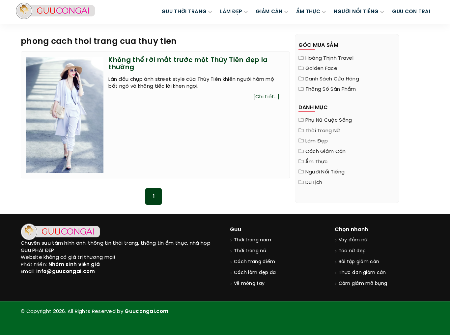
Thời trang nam (252, 240)
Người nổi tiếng (325, 172)
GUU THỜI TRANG (184, 12)
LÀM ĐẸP (231, 12)
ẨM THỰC (308, 12)
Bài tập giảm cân (359, 261)
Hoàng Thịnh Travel (329, 58)
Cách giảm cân (325, 151)
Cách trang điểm (254, 261)
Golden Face (321, 68)
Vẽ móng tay (249, 283)
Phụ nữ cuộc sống (328, 120)
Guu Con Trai (411, 12)
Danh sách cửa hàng (332, 79)
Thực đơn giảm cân (362, 272)
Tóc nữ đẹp (352, 251)
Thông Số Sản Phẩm (330, 89)
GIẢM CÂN (269, 12)
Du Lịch (314, 182)
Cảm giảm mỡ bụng (363, 283)
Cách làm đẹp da (255, 272)
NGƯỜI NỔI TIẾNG (356, 12)
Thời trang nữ (322, 131)
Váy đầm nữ (353, 240)
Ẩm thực (316, 162)
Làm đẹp (316, 141)
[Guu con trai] (55, 11)
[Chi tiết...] (266, 97)
